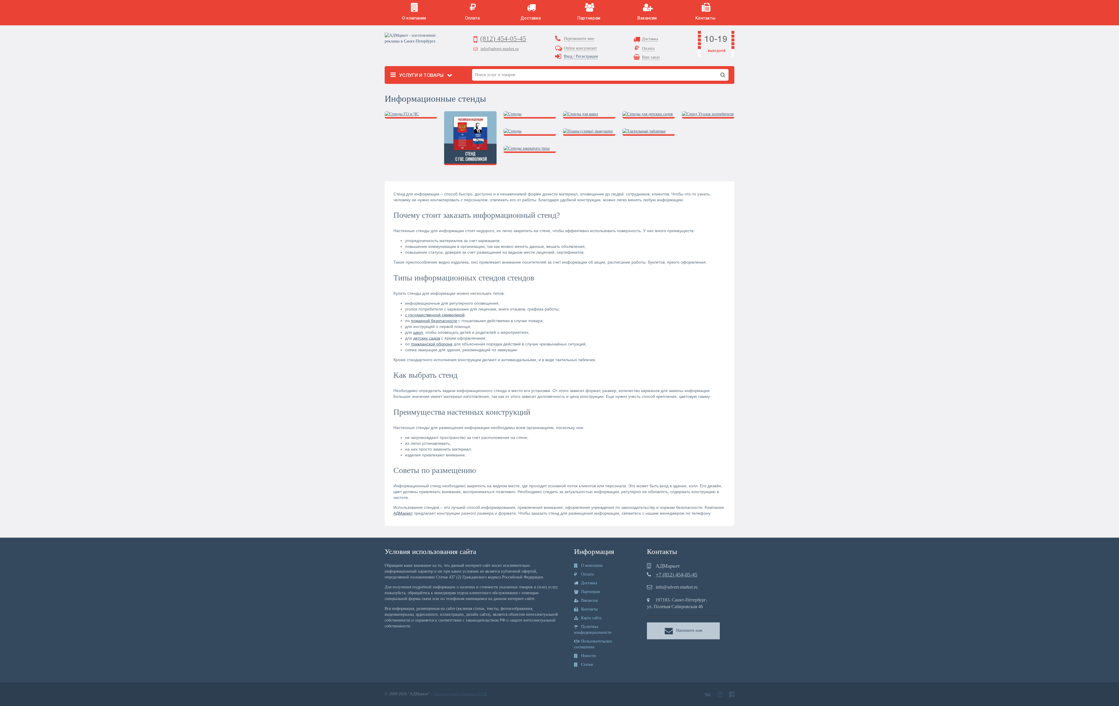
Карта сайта (590, 618)
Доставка (588, 583)
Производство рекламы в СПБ (460, 694)
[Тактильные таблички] (648, 133)
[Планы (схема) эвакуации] (589, 133)
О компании (591, 565)
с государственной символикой (435, 315)
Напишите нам (689, 630)
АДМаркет (403, 513)
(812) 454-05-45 (503, 38)
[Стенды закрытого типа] (530, 151)
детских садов (426, 338)
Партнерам (590, 591)
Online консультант (580, 48)
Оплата (587, 574)
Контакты (589, 609)
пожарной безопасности (434, 320)
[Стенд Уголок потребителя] (708, 116)
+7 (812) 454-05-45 (676, 575)
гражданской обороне (432, 344)
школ (418, 332)
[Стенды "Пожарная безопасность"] (530, 116)
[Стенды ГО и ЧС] (411, 116)
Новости (588, 656)
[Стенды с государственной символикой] (470, 139)
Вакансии (589, 600)
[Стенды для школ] (589, 116)
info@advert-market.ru (500, 49)
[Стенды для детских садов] (648, 116)
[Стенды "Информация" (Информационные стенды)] (530, 133)
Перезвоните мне (579, 38)
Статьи (586, 664)
